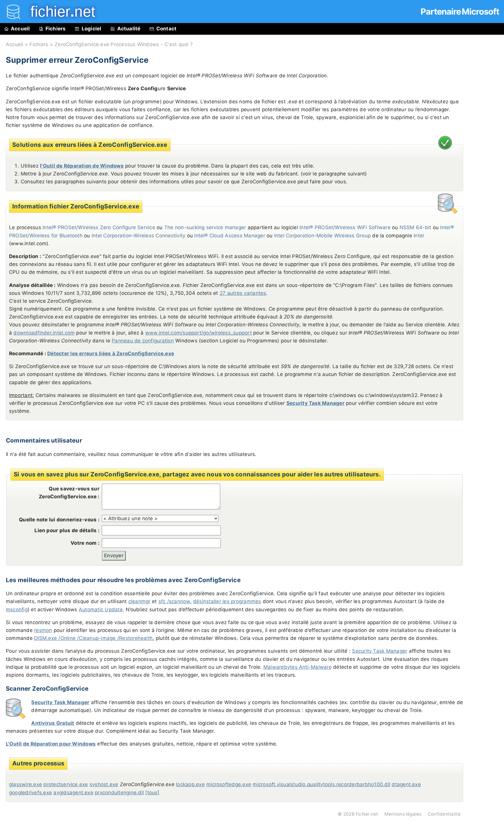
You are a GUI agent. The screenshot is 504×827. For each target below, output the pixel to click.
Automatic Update (101, 609)
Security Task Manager (315, 403)
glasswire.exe (25, 784)
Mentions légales (403, 814)
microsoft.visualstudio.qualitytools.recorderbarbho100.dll (321, 784)
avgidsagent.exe (73, 792)
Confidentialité (444, 814)
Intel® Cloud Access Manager (229, 235)
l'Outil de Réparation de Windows (82, 166)
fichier (58, 11)
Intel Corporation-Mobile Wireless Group (322, 235)
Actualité (129, 29)
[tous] (152, 792)
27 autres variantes (243, 293)
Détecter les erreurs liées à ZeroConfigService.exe (110, 353)
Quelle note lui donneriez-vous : (59, 520)
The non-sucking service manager (205, 227)
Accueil (20, 29)
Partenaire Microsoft (460, 11)
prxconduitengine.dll (119, 792)
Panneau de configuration (143, 341)
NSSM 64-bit (415, 227)
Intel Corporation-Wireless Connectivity (138, 235)
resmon (43, 630)
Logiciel (92, 29)
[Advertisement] (486, 167)
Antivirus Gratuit (52, 723)
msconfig (17, 609)
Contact (166, 29)
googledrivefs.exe (30, 792)
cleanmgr (139, 601)
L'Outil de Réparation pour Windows (51, 744)
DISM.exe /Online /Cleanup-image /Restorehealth (93, 638)
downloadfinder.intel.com (44, 333)
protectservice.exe (65, 784)
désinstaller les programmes (227, 601)
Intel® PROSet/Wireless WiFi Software (345, 227)
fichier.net (367, 814)
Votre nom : (85, 543)
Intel (419, 235)
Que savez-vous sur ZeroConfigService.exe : (69, 492)
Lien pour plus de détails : (66, 530)
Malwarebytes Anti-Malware (297, 667)
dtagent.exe (406, 784)
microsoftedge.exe (228, 784)
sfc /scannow (174, 601)
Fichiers (56, 29)
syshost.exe (104, 784)
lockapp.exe (190, 784)
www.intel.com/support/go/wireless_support (198, 333)
